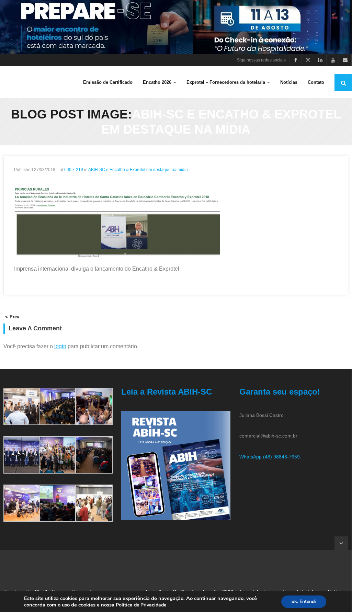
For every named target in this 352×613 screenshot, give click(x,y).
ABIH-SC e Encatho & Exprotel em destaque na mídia (138, 169)
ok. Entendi (304, 601)
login (60, 346)
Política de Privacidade (141, 605)
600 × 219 (73, 169)
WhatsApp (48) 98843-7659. (270, 456)
